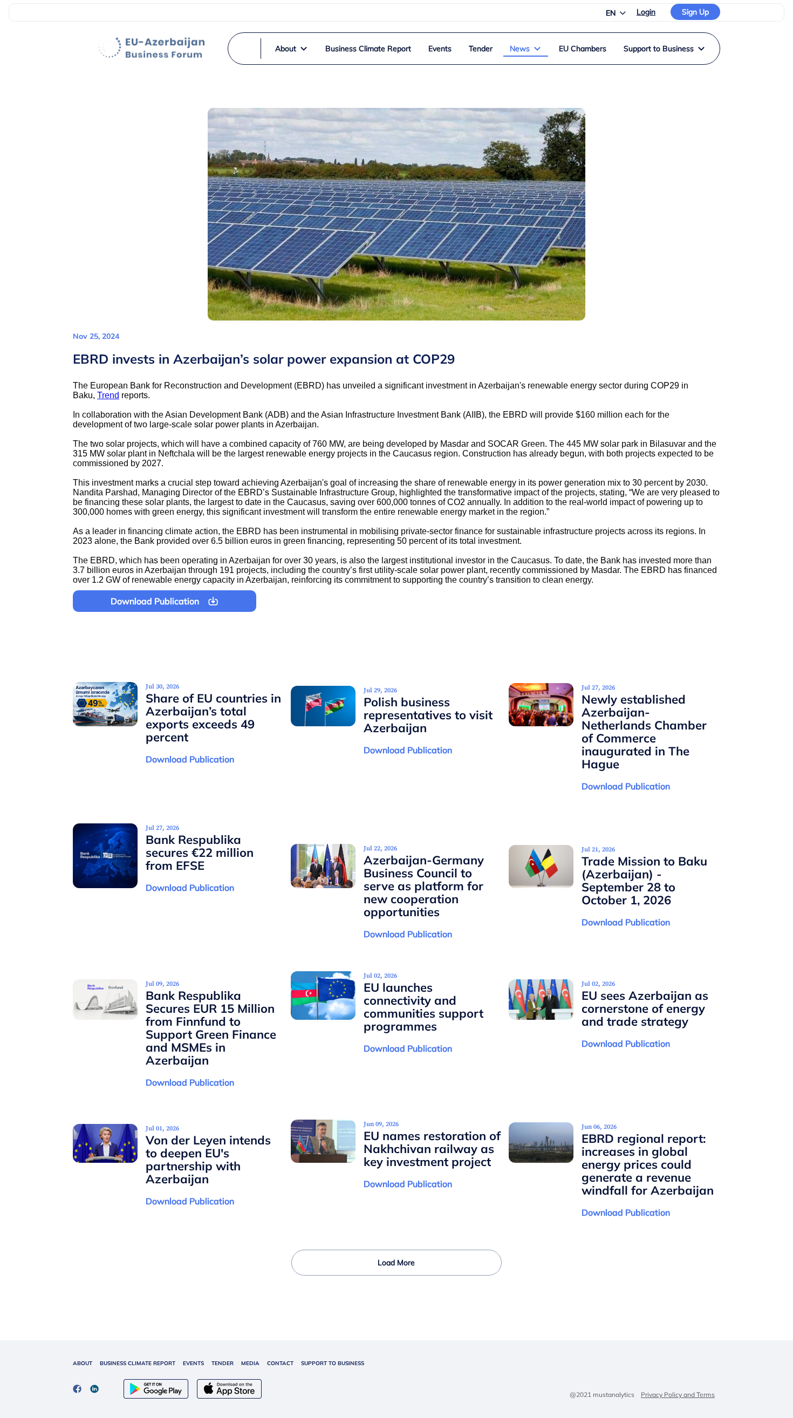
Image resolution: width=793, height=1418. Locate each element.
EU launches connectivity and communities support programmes (423, 1007)
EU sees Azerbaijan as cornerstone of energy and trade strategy (645, 1008)
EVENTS (193, 1363)
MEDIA (250, 1363)
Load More (396, 1262)
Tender (481, 48)
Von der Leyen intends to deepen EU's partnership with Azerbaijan (208, 1160)
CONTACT (280, 1363)
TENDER (222, 1363)
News (520, 48)
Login (646, 12)
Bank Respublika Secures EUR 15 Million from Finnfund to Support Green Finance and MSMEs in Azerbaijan (211, 1028)
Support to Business (659, 48)
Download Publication (190, 759)
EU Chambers (582, 48)
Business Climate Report (368, 48)
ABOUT (82, 1363)
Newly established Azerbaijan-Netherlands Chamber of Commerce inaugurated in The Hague (644, 732)
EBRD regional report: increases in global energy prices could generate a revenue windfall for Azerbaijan (648, 1164)
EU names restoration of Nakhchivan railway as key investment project (432, 1148)
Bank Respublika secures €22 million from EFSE (200, 852)
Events (440, 48)
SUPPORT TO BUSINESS (332, 1363)
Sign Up (695, 12)
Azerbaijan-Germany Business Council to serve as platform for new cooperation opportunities (424, 886)
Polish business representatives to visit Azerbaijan (428, 714)
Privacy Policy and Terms (678, 1394)
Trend (108, 395)
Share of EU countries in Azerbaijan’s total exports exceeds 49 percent (213, 718)
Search (380, 67)
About (285, 48)
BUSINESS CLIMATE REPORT (137, 1363)
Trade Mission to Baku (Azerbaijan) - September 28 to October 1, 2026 (644, 881)
